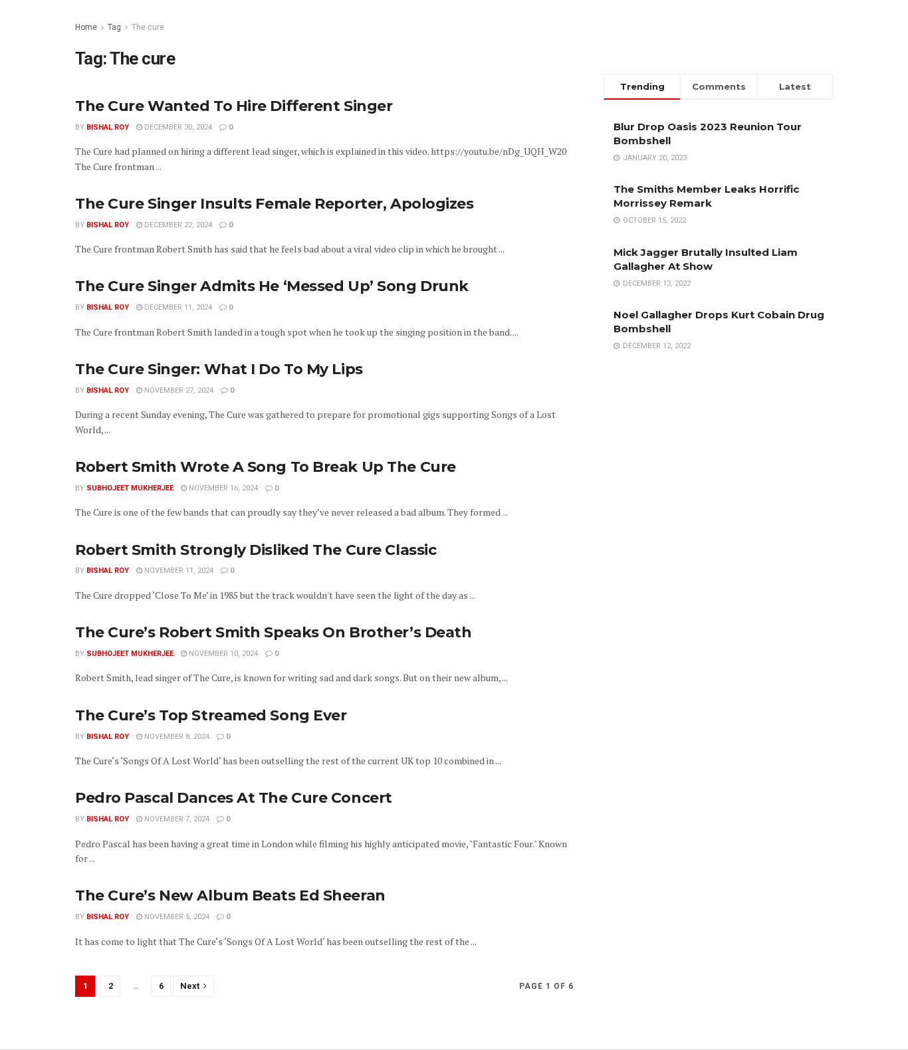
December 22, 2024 (177, 225)
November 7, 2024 (175, 819)
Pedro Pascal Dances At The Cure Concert (233, 798)
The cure (148, 27)
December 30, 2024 (177, 127)
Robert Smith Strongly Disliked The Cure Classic (255, 550)
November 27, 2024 (177, 390)
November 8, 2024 (175, 736)
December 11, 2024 (177, 307)
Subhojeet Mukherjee (129, 488)
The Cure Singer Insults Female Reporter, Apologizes (274, 204)
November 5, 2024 (175, 916)
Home (86, 27)
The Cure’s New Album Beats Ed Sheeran (230, 895)
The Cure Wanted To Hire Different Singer (233, 106)
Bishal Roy (107, 127)
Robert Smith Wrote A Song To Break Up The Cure (265, 467)
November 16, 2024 (222, 488)
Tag (114, 27)
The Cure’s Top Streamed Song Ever (210, 715)
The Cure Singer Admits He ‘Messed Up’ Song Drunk (272, 286)
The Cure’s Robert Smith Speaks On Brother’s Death (273, 632)
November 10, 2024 (222, 653)
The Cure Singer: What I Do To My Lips (219, 369)
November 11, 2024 (177, 570)
